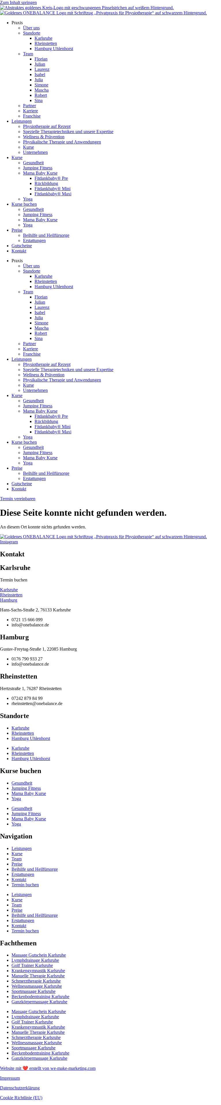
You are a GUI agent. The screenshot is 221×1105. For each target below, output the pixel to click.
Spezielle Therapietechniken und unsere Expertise (68, 131)
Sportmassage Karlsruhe (34, 991)
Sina (39, 100)
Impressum (10, 1078)
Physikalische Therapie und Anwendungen (62, 141)
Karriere (30, 110)
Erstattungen (34, 240)
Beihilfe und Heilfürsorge (46, 235)
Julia (39, 79)
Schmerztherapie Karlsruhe (36, 981)
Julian (40, 64)
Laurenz (42, 69)
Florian (41, 58)
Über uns (31, 27)
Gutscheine (22, 245)
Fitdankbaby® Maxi (53, 193)
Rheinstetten (46, 43)
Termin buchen (25, 884)
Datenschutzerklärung (20, 1087)
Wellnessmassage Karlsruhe (37, 986)
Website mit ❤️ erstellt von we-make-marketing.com (48, 1068)
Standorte (31, 33)
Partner (29, 105)
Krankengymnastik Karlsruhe (38, 970)
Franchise (32, 116)
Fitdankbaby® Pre (51, 178)
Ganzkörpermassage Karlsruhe (39, 1001)
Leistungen (22, 121)
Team (28, 53)
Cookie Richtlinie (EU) (21, 1097)
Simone (41, 84)
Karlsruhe (43, 38)
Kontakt (19, 250)
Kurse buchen (24, 204)
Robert (41, 95)
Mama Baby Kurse (40, 173)
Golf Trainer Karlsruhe (32, 965)
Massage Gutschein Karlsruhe (39, 955)
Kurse (28, 147)
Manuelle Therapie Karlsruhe (38, 975)
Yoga (28, 199)
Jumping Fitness (37, 167)
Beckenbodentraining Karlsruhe (40, 996)
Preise (17, 230)
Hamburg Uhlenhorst (54, 48)
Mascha (42, 90)
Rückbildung (46, 183)
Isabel (40, 74)
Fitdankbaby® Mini (53, 188)
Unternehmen (35, 152)
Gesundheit (33, 162)
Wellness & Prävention (43, 136)
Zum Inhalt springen (18, 2)
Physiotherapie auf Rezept (47, 126)
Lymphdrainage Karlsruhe (35, 960)
